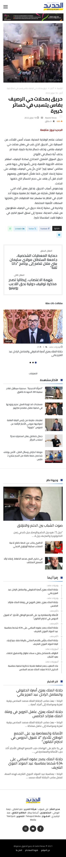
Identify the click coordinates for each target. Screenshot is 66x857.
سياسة (8, 341)
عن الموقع (45, 850)
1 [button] (36, 363)
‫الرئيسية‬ (60, 88)
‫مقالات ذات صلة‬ (54, 303)
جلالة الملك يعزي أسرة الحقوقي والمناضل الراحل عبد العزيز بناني (36, 353)
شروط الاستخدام (31, 850)
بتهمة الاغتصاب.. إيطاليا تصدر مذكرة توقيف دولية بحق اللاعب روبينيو (33, 282)
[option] (33, 333)
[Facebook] (40, 828)
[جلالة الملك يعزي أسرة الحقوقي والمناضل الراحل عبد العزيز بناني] (33, 327)
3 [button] (30, 362)
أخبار (52, 88)
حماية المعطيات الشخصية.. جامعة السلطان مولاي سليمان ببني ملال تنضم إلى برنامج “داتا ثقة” (33, 260)
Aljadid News (51, 118)
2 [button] (33, 362)
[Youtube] (33, 828)
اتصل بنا (19, 850)
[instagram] (25, 828)
